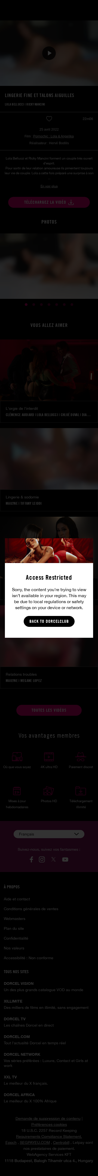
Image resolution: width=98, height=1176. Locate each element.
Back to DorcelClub (49, 621)
